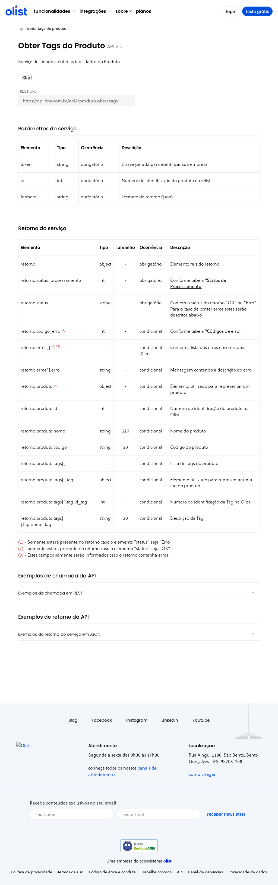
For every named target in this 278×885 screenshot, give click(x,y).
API (21, 28)
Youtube (201, 720)
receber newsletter (226, 814)
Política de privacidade (31, 872)
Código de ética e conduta (112, 872)
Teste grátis (257, 11)
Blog (72, 720)
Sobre (121, 11)
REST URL (28, 91)
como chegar (202, 774)
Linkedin (170, 720)
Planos (143, 11)
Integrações (93, 11)
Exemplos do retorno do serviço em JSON (59, 634)
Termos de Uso (70, 872)
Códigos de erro (223, 331)
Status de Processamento (198, 283)
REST (27, 77)
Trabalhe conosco (156, 872)
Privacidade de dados (247, 872)
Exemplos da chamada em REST (50, 593)
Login (231, 11)
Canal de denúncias (205, 872)
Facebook (102, 720)
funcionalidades (52, 11)
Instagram (136, 720)
